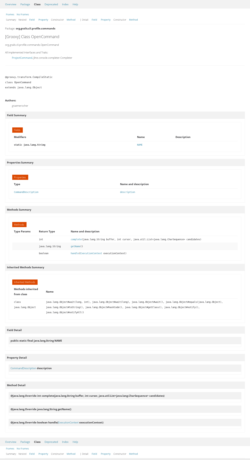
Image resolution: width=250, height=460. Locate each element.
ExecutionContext (91, 253)
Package (25, 4)
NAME (140, 144)
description (127, 192)
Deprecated (51, 4)
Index (65, 4)
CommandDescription (26, 192)
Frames (10, 14)
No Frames (23, 14)
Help (75, 4)
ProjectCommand (22, 57)
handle (75, 253)
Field (32, 19)
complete (76, 239)
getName (75, 246)
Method (71, 19)
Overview (10, 4)
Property (43, 19)
